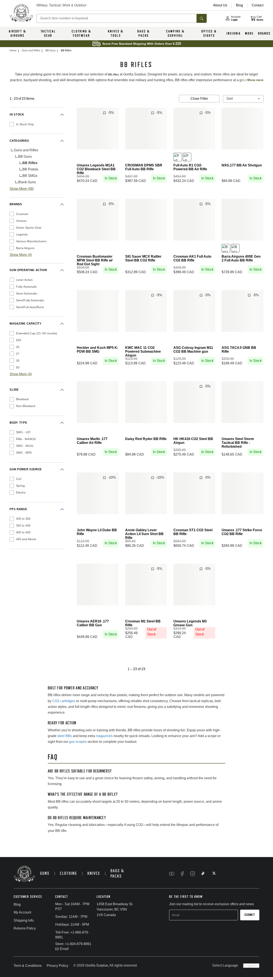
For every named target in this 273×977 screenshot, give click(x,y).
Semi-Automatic (26, 293)
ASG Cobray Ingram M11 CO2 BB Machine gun (193, 349)
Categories (19, 140)
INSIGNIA (234, 33)
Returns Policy (25, 928)
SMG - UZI (23, 432)
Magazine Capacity (25, 323)
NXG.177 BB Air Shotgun (242, 165)
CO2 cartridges (63, 701)
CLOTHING (68, 873)
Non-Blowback (25, 406)
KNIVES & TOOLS (115, 33)
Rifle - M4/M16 (26, 439)
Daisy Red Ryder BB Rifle (146, 439)
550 (18, 340)
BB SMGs (29, 176)
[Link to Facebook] (182, 873)
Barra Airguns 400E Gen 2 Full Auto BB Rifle (241, 258)
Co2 (19, 479)
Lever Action (24, 279)
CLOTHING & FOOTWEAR (81, 33)
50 (17, 367)
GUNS (44, 873)
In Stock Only (25, 124)
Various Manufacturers (31, 241)
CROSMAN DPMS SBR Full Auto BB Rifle (143, 167)
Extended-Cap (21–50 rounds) (36, 333)
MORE (249, 33)
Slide (14, 389)
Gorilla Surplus (96, 965)
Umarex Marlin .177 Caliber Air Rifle (92, 440)
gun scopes (78, 741)
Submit (249, 915)
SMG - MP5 (24, 452)
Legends (22, 234)
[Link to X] (213, 873)
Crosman (22, 214)
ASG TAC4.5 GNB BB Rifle (239, 349)
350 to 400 (23, 525)
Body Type (18, 422)
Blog (17, 904)
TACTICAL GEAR (48, 33)
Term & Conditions (28, 965)
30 (17, 360)
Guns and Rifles (26, 150)
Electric (21, 492)
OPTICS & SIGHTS (209, 33)
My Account (22, 912)
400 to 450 (23, 532)
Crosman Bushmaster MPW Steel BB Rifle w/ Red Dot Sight (94, 260)
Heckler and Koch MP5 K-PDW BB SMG (97, 349)
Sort (230, 98)
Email (64, 949)
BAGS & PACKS (143, 33)
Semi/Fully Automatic (30, 300)
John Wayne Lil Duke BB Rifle (97, 532)
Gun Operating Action (28, 270)
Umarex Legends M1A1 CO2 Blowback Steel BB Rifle (96, 169)
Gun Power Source (26, 469)
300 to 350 (23, 518)
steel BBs (64, 736)
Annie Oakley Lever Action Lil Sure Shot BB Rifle (144, 534)
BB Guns (25, 156)
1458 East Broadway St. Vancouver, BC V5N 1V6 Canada (115, 909)
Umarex (21, 220)
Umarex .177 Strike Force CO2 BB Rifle (242, 532)
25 (17, 347)
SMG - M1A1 (24, 445)
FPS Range (18, 509)
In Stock (17, 114)
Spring (20, 485)
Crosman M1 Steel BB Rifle (143, 623)
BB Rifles (30, 163)
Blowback (22, 399)
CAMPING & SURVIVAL (175, 33)
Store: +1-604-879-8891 (73, 944)
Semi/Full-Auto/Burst (30, 307)
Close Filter (199, 98)
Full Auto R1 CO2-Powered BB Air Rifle (190, 167)
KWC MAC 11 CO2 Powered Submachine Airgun (143, 351)
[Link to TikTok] (203, 873)
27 (17, 353)
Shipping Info (24, 920)
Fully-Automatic (26, 286)
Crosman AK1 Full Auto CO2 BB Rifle (192, 258)
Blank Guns (27, 182)
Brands (16, 204)
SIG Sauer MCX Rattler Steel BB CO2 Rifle (143, 258)
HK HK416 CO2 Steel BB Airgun (193, 440)
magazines (104, 736)
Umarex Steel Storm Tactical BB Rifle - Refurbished (238, 442)
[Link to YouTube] (171, 873)
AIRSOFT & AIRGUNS (17, 33)
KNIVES (93, 873)
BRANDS (264, 33)
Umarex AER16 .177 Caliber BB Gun (93, 623)
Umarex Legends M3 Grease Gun (190, 623)
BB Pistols (30, 169)
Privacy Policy (57, 965)
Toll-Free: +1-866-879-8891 (72, 935)
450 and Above (26, 539)
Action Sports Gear (29, 227)
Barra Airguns (25, 248)
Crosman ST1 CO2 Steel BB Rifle (192, 532)
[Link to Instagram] (192, 873)
